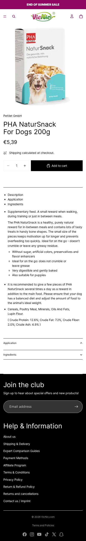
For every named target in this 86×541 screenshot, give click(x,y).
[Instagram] (31, 534)
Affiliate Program (14, 465)
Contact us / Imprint (16, 501)
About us (9, 436)
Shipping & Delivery (16, 444)
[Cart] (81, 16)
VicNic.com (47, 516)
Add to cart (59, 165)
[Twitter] (54, 534)
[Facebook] (24, 534)
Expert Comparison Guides (21, 451)
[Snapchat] (61, 534)
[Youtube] (39, 534)
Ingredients (9, 354)
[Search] (13, 16)
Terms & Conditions (16, 472)
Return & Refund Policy (19, 486)
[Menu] (5, 16)
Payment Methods (15, 458)
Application (9, 343)
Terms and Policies (43, 525)
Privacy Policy (13, 479)
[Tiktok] (46, 534)
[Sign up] (76, 406)
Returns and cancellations (20, 493)
